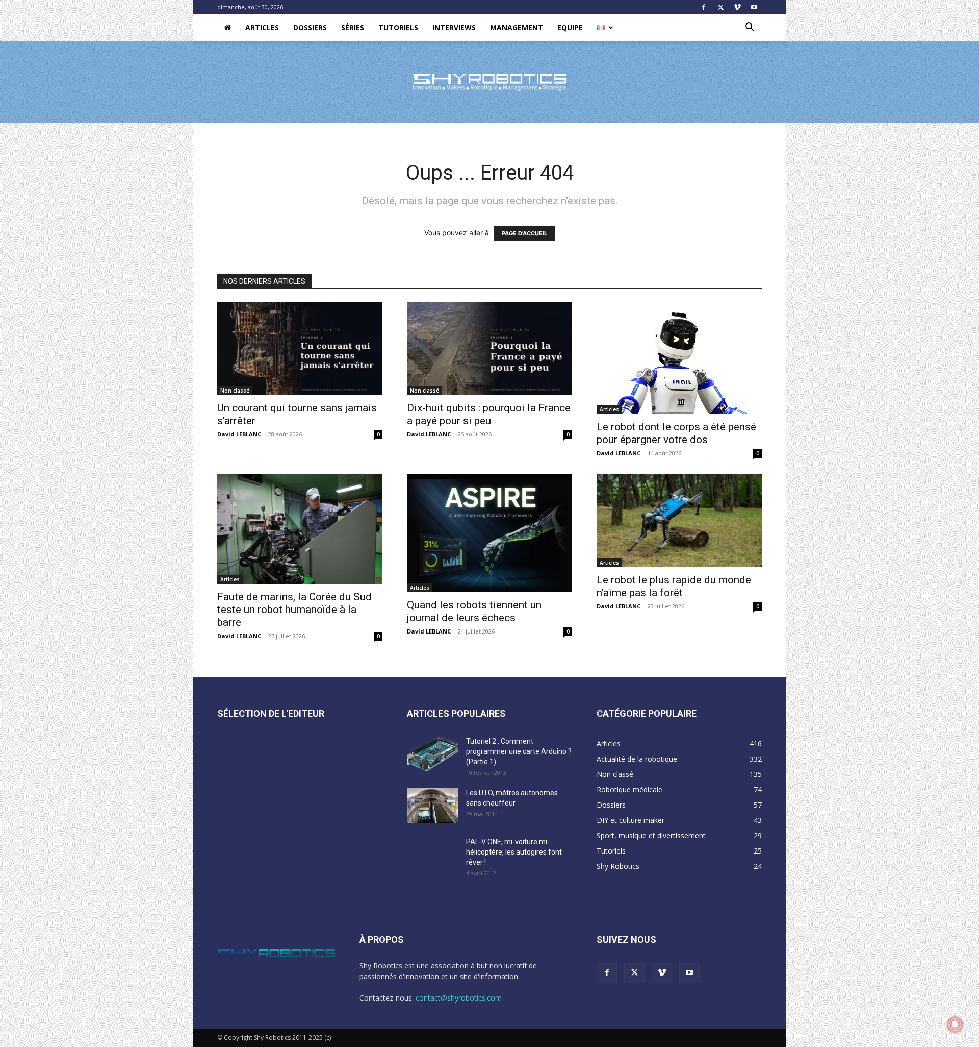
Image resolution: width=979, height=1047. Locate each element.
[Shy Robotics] (489, 82)
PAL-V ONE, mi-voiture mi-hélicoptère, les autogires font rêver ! (514, 852)
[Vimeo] (737, 7)
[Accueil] (227, 27)
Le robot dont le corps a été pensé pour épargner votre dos (676, 433)
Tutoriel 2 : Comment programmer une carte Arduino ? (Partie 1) (519, 751)
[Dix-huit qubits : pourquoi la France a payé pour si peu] (489, 348)
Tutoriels (398, 27)
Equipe (570, 27)
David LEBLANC (239, 434)
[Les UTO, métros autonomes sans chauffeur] (432, 805)
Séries (352, 27)
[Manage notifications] (955, 1024)
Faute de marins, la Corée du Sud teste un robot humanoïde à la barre (294, 609)
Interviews (454, 27)
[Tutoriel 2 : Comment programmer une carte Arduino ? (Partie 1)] (432, 754)
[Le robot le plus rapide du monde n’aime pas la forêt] (679, 520)
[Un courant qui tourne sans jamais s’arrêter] (299, 348)
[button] (749, 28)
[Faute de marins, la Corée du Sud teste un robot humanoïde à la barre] (299, 529)
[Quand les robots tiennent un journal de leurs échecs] (489, 533)
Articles (262, 27)
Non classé (234, 390)
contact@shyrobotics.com (459, 998)
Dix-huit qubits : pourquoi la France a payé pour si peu (489, 414)
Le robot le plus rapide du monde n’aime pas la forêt (674, 586)
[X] (720, 7)
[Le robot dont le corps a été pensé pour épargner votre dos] (679, 358)
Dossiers (310, 27)
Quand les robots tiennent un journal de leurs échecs (474, 611)
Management (516, 27)
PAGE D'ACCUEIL (524, 233)
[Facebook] (703, 7)
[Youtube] (754, 7)
